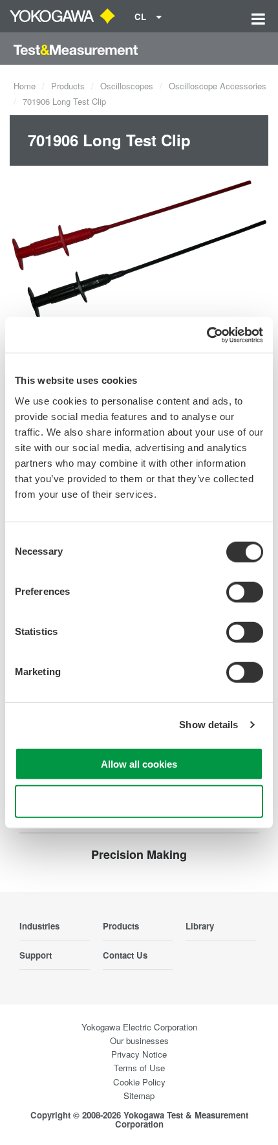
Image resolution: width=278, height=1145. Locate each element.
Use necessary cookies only (139, 801)
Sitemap (139, 1095)
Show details (208, 724)
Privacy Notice (139, 1054)
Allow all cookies (139, 763)
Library (200, 926)
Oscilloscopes (126, 86)
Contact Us (125, 955)
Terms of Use (139, 1068)
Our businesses (139, 1040)
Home (25, 86)
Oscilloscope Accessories (217, 86)
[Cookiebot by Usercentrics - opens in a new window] (206, 334)
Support (35, 955)
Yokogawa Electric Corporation (139, 1027)
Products (68, 86)
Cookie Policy (139, 1082)
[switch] (244, 591)
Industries (39, 926)
